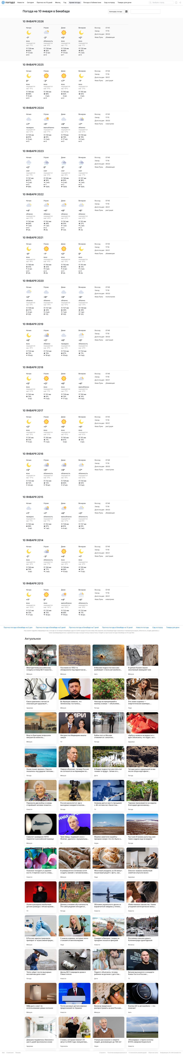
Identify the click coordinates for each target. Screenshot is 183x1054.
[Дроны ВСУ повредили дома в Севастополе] (74, 965)
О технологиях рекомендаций (138, 1052)
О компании (10, 1052)
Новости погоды (142, 627)
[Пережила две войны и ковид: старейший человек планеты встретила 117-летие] (41, 796)
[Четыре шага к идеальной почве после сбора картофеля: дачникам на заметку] (142, 762)
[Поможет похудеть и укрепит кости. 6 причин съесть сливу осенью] (41, 863)
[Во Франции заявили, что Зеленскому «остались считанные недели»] (74, 694)
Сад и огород (157, 627)
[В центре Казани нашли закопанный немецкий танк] (142, 660)
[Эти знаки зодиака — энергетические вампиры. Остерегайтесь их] (142, 694)
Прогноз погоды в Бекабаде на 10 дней (117, 627)
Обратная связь (153, 1052)
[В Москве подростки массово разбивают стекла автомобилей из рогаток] (108, 660)
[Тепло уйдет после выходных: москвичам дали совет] (41, 965)
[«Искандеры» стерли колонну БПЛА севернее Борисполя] (142, 1032)
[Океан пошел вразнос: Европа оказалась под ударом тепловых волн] (41, 762)
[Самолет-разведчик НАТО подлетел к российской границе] (41, 829)
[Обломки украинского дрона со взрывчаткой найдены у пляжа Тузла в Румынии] (108, 897)
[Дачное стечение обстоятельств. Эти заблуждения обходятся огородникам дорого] (74, 897)
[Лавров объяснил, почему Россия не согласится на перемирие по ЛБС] (74, 762)
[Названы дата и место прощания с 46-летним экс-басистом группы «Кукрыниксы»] (108, 796)
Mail (3, 1052)
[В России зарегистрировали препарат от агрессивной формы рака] (41, 931)
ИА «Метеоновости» (175, 1052)
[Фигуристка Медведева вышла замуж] (74, 728)
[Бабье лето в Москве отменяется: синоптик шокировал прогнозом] (108, 728)
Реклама (18, 1052)
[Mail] (3, 2)
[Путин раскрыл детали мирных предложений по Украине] (74, 999)
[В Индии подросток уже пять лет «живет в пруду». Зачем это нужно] (108, 762)
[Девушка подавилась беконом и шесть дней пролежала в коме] (41, 1032)
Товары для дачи (172, 627)
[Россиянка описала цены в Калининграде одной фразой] (142, 931)
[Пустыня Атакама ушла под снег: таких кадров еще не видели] (142, 829)
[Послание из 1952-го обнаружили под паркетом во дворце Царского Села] (74, 660)
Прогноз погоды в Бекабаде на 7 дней (84, 627)
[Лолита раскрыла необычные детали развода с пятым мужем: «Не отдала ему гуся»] (41, 897)
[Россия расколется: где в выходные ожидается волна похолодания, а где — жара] (74, 796)
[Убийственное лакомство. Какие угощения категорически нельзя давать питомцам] (142, 897)
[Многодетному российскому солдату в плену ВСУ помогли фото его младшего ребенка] (41, 660)
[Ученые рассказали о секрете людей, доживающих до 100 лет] (108, 1032)
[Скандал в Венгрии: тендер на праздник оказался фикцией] (108, 931)
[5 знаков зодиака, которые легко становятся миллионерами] (74, 931)
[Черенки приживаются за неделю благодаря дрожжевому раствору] (142, 796)
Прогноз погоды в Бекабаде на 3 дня (18, 627)
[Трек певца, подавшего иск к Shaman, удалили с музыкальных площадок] (74, 829)
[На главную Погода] (10, 2)
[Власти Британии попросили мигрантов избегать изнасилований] (41, 728)
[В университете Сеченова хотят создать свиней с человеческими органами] (74, 863)
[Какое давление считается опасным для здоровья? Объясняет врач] (41, 694)
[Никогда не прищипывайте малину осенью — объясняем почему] (108, 694)
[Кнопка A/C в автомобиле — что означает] (142, 999)
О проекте (102, 1052)
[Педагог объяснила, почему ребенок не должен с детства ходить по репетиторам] (108, 965)
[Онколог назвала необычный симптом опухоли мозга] (142, 863)
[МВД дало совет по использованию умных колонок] (41, 999)
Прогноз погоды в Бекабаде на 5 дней (50, 627)
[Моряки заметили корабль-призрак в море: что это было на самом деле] (108, 829)
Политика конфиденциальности (117, 1052)
